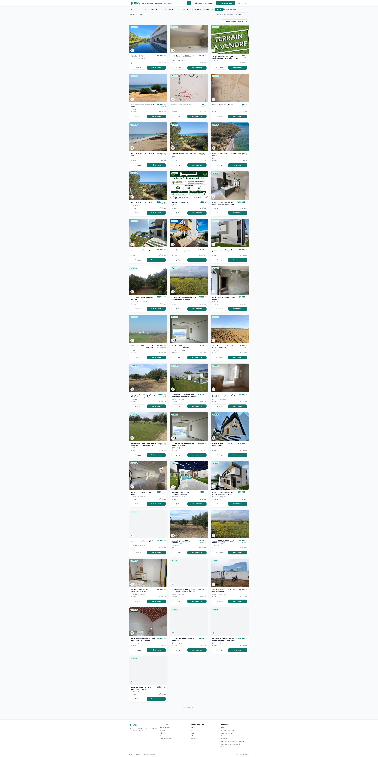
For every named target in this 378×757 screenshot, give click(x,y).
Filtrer (219, 9)
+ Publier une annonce (225, 3)
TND (238, 3)
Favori (139, 68)
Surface (196, 9)
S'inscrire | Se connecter (203, 3)
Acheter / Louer (147, 3)
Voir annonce (156, 68)
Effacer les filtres (230, 9)
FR (245, 3)
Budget (185, 9)
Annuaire (158, 3)
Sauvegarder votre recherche (236, 21)
